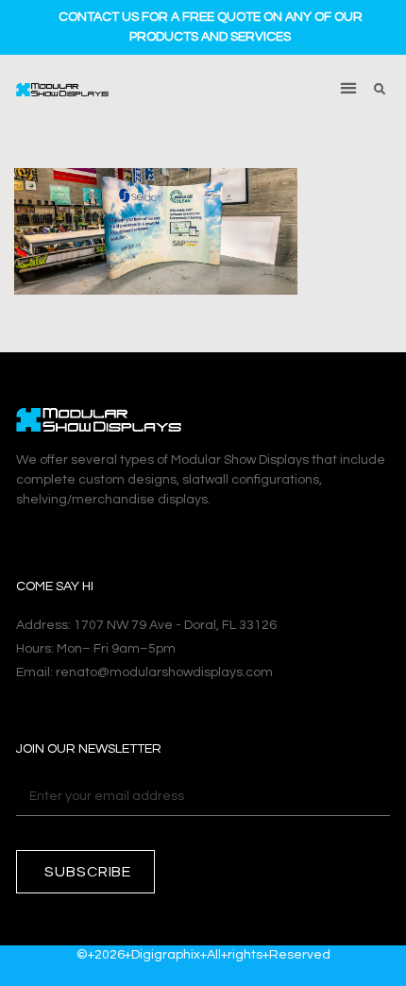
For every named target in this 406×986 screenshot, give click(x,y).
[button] (349, 87)
